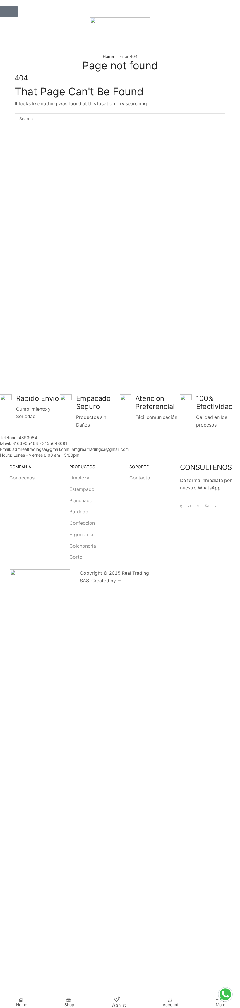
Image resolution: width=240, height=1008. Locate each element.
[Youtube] (207, 505)
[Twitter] (189, 505)
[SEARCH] (220, 118)
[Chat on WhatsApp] (225, 993)
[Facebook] (181, 505)
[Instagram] (197, 505)
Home (108, 56)
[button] (9, 11)
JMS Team (133, 581)
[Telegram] (215, 505)
